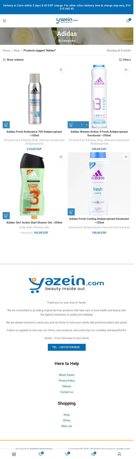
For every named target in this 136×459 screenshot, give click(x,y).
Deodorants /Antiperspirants (85, 227)
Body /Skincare (41, 140)
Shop (17, 50)
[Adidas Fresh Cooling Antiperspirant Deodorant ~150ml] (99, 184)
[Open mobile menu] (4, 20)
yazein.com (123, 449)
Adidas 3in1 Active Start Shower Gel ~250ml (34, 222)
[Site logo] (66, 20)
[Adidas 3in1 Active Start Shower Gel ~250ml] (34, 184)
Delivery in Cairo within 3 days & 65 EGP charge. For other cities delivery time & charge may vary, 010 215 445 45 (66, 7)
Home (6, 50)
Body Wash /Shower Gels (34, 227)
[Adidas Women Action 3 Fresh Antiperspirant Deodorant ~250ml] (99, 96)
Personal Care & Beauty (17, 140)
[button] (6, 124)
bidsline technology (41, 449)
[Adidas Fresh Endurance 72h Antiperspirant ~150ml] (34, 96)
